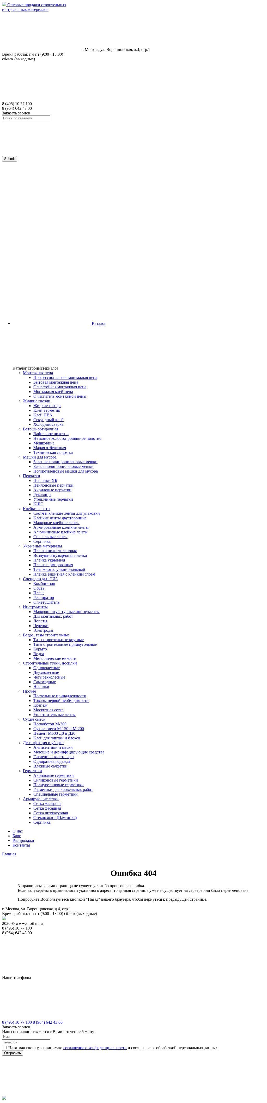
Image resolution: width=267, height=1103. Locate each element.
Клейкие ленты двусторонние (60, 518)
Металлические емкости (54, 658)
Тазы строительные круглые (58, 639)
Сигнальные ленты (50, 536)
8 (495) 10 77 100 (17, 1022)
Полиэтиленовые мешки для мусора (65, 471)
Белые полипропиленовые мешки (63, 466)
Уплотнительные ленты (54, 714)
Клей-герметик (46, 410)
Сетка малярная (47, 803)
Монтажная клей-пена (53, 391)
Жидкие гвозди (47, 405)
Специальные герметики (55, 794)
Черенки (40, 625)
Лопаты (40, 621)
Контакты (21, 845)
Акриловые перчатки (52, 490)
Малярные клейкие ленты (56, 522)
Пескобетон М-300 (49, 724)
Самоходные (44, 682)
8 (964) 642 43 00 (48, 1022)
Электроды (43, 630)
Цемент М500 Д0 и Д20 (54, 733)
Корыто (40, 649)
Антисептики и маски (53, 747)
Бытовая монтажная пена (55, 382)
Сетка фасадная (47, 808)
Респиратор (43, 597)
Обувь (38, 588)
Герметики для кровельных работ (63, 789)
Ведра (38, 654)
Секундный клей (48, 419)
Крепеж (40, 705)
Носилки (41, 686)
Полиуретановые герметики (58, 785)
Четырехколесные (49, 677)
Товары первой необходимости (61, 700)
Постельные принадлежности (59, 696)
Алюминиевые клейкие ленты (60, 532)
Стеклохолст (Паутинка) (55, 817)
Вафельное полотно (51, 433)
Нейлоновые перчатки (53, 485)
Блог (17, 836)
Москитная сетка (48, 710)
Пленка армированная (53, 565)
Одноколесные (46, 668)
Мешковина (43, 443)
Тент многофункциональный (59, 569)
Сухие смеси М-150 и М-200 (58, 728)
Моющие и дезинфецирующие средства (68, 752)
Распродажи (23, 840)
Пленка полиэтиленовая (55, 551)
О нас (18, 831)
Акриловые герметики (53, 775)
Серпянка (42, 541)
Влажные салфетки (50, 766)
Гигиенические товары (53, 756)
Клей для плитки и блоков (56, 738)
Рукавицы (42, 494)
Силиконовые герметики (55, 780)
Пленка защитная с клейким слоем (64, 574)
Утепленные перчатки (53, 499)
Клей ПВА (42, 415)
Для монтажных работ (53, 616)
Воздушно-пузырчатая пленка (60, 555)
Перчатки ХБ (45, 480)
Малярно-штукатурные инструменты (66, 611)
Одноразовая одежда (51, 761)
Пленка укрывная (49, 560)
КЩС (38, 504)
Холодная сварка (48, 424)
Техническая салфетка (53, 452)
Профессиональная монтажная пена (65, 377)
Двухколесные (46, 672)
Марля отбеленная (49, 448)
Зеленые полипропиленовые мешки (65, 462)
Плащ (38, 593)
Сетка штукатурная (50, 813)
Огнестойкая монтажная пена (59, 387)
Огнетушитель (46, 602)
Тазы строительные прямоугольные (65, 644)
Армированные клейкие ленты (61, 527)
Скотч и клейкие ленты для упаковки (66, 513)
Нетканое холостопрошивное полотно (67, 438)
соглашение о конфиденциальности (95, 1048)
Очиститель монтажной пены (59, 396)
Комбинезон (44, 583)
